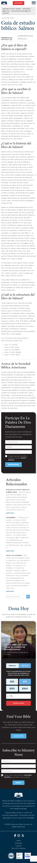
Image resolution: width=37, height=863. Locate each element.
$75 (25, 682)
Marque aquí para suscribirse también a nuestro (17, 458)
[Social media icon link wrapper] (15, 836)
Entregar (13, 465)
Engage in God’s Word (12, 8)
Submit (18, 782)
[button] (34, 2)
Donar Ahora (18, 703)
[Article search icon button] (28, 596)
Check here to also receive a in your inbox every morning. (18, 776)
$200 (25, 689)
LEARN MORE (18, 736)
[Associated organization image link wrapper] (11, 856)
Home (18, 840)
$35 (12, 682)
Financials (18, 843)
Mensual (12, 665)
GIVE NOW (18, 3)
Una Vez (25, 665)
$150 (12, 689)
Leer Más (10, 513)
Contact (19, 845)
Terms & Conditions (18, 848)
